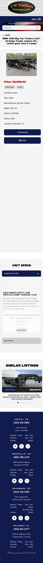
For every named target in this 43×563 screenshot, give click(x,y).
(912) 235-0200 (21, 492)
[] (15, 448)
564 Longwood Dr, (21, 497)
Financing (22, 132)
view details (10, 389)
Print (23, 140)
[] (21, 448)
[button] (12, 402)
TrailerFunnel (29, 553)
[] (28, 448)
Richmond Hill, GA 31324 (21, 500)
